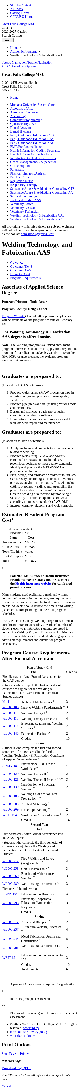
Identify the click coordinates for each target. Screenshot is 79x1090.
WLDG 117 (10, 726)
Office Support (20, 166)
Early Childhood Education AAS (32, 143)
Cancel (6, 1086)
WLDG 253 (10, 868)
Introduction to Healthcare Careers (33, 158)
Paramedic (17, 169)
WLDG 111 (10, 718)
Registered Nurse (21, 181)
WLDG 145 (10, 733)
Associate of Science (24, 112)
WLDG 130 (10, 787)
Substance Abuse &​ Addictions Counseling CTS (42, 188)
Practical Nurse (20, 177)
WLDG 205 (10, 804)
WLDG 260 (10, 876)
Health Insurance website (33, 583)
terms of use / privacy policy (29, 1032)
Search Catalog (12, 35)
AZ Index (16, 9)
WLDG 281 (10, 948)
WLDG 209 (10, 809)
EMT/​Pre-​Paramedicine (26, 146)
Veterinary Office (21, 204)
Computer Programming (26, 120)
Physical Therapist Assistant (28, 173)
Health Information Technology (31, 154)
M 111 (6, 701)
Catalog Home (19, 13)
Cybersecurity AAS (23, 124)
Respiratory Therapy (23, 185)
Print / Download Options (19, 66)
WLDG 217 (10, 922)
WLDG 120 (10, 774)
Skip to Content (20, 5)
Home (14, 47)
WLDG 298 (10, 903)
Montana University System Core (32, 104)
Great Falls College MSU (19, 24)
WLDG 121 (10, 779)
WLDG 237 (10, 929)
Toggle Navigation (14, 62)
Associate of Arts (21, 108)
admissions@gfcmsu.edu (37, 234)
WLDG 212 (10, 861)
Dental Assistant (21, 127)
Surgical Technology (24, 196)
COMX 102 (10, 766)
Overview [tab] (16, 262)
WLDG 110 (10, 713)
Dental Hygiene (20, 131)
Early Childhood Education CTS (32, 135)
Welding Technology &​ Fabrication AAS (37, 219)
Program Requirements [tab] (25, 278)
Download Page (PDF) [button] (17, 1068)
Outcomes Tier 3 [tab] (21, 266)
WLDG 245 (10, 938)
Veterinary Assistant (23, 208)
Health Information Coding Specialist (35, 150)
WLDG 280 (10, 883)
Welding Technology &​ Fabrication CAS (37, 215)
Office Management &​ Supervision (33, 162)
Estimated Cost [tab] (20, 274)
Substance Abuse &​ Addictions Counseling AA (41, 192)
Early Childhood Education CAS (32, 139)
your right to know (22, 1035)
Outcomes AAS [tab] (20, 270)
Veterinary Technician (24, 211)
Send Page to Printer (15, 1053)
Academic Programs (23, 51)
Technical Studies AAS (25, 200)
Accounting (18, 116)
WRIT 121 (9, 957)
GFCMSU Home (21, 16)
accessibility (31, 1028)
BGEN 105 (10, 894)
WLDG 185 (10, 796)
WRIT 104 (9, 815)
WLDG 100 (10, 707)
